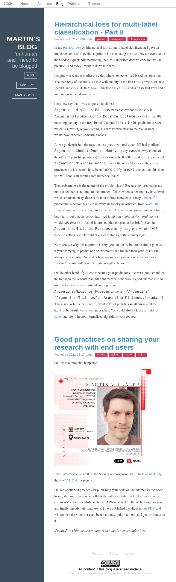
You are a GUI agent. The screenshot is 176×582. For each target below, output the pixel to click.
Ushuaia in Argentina (113, 210)
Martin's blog (23, 43)
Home (25, 4)
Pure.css (97, 553)
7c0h (8, 4)
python (101, 39)
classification (137, 39)
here (143, 530)
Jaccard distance (75, 285)
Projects (74, 4)
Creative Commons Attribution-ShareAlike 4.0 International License (110, 573)
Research (95, 4)
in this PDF (146, 508)
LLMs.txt (130, 553)
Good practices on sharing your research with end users (106, 343)
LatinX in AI (143, 474)
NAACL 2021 (69, 480)
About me (44, 4)
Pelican (114, 553)
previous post (72, 47)
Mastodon (24, 95)
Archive (27, 85)
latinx (141, 354)
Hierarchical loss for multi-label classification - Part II (106, 28)
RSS (30, 75)
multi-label (117, 39)
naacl (129, 354)
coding (101, 354)
